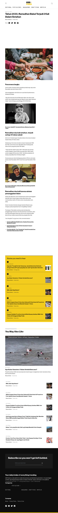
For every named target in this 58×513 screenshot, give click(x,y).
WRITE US (39, 490)
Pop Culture (8, 11)
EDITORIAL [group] (8, 7)
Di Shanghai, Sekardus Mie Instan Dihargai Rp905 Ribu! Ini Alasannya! (20, 186)
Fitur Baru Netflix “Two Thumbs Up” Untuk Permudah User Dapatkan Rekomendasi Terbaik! (21, 230)
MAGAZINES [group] (26, 7)
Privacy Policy (12, 501)
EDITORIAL (8, 490)
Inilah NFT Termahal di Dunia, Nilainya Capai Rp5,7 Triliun (20, 127)
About (6, 501)
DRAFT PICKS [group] (35, 7)
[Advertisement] (29, 38)
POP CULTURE (17, 7)
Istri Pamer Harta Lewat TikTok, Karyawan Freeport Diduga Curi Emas (19, 226)
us (15, 218)
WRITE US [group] (43, 7)
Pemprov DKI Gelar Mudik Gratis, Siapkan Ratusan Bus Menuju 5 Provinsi (20, 222)
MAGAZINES (24, 490)
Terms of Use (20, 501)
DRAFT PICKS (32, 490)
